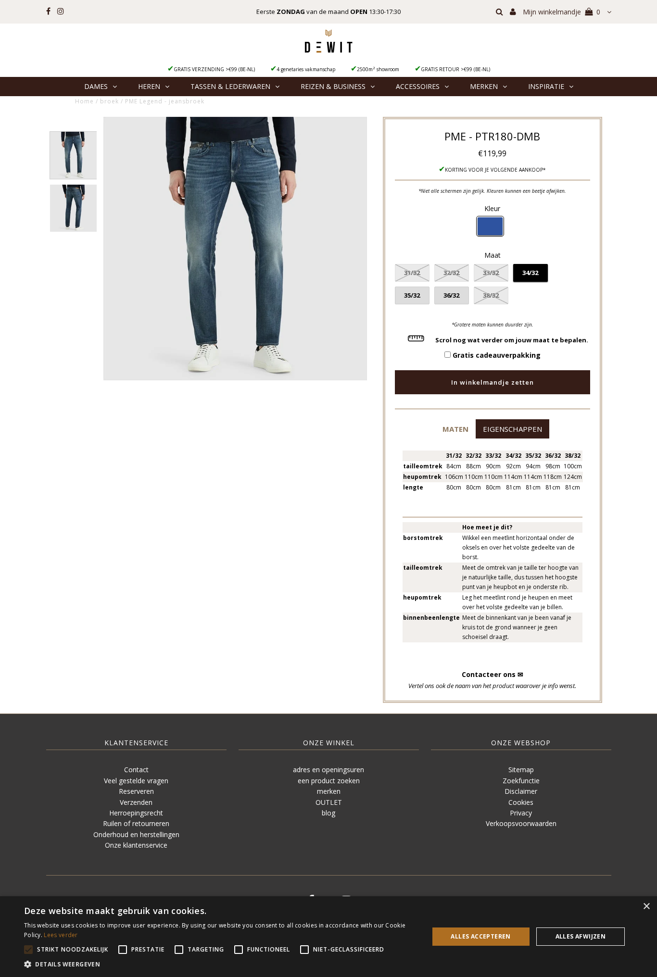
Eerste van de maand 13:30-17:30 (328, 11)
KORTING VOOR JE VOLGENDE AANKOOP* (495, 169)
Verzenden (136, 802)
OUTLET (329, 802)
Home (84, 101)
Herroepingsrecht (136, 812)
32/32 (451, 272)
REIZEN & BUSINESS (333, 86)
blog (328, 812)
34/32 (530, 272)
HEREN (149, 86)
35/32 (412, 295)
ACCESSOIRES (418, 86)
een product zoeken (329, 780)
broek (109, 101)
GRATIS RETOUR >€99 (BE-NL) (455, 69)
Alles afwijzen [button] (581, 936)
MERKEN (484, 86)
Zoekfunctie (521, 780)
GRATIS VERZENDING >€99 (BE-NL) (214, 69)
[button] (455, 428)
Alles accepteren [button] (480, 936)
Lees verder (60, 935)
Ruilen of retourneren (136, 823)
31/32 (412, 272)
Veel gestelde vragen (136, 780)
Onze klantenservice (136, 845)
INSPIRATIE (546, 86)
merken (329, 791)
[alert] (328, 936)
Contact (136, 769)
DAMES (96, 86)
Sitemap (521, 769)
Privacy (521, 812)
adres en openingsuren (328, 769)
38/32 (491, 295)
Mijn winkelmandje (561, 11)
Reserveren (136, 791)
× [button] (646, 906)
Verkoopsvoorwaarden (521, 823)
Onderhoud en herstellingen (136, 834)
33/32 (491, 272)
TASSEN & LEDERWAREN (230, 86)
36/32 (451, 295)
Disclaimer (521, 791)
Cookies (520, 802)
